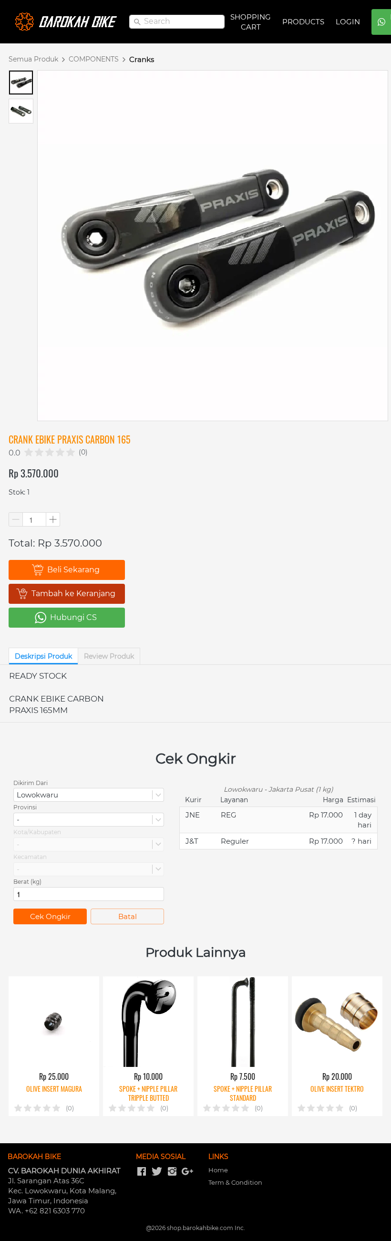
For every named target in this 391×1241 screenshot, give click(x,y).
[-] (141, 1172)
